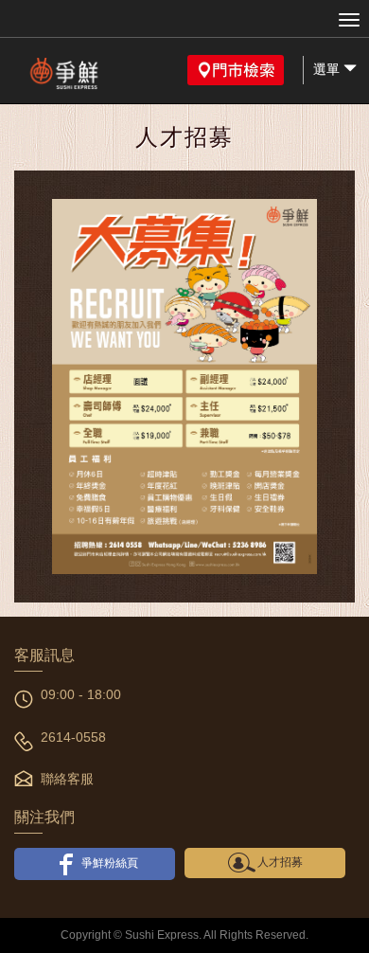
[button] (235, 70)
